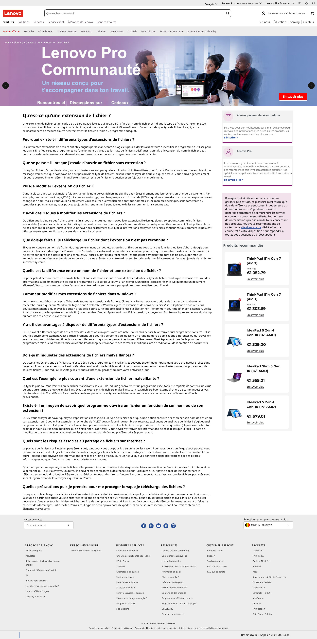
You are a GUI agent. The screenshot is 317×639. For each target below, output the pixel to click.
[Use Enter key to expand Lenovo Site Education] (293, 3)
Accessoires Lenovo (126, 587)
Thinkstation (259, 608)
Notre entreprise (34, 550)
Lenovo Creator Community (175, 550)
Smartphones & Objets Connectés (269, 576)
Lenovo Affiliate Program (38, 591)
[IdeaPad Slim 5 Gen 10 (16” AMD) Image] (234, 378)
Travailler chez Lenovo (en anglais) (42, 585)
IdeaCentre (258, 598)
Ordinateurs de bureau (127, 571)
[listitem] (257, 268)
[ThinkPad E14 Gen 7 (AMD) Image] (234, 270)
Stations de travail (125, 576)
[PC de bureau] (55, 31)
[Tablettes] (108, 31)
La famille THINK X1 (262, 592)
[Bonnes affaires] (21, 31)
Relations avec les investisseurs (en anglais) (43, 563)
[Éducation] (287, 22)
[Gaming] (301, 22)
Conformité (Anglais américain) (41, 570)
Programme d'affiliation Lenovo (177, 598)
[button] (300, 3)
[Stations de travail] (79, 31)
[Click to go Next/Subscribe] (68, 525)
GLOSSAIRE (167, 608)
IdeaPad (257, 566)
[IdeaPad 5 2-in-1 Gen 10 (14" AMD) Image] (234, 342)
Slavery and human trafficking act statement (208, 628)
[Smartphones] (157, 31)
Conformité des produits (174, 592)
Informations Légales (36, 580)
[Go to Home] (13, 13)
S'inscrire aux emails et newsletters (179, 566)
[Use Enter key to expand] (307, 13)
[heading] (266, 260)
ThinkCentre (259, 587)
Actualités (30, 555)
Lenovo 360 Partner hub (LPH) (86, 550)
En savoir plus (255, 279)
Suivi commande (215, 561)
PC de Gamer (122, 561)
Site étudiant (122, 608)
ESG (27, 575)
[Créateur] (316, 22)
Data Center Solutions (127, 582)
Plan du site (140, 628)
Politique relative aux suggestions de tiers (166, 628)
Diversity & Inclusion (36, 596)
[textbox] (268, 525)
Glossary (18, 42)
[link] (313, 4)
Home (7, 42)
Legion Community (171, 561)
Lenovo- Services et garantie (130, 592)
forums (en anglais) (171, 571)
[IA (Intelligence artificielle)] (217, 31)
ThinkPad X (258, 555)
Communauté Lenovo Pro (174, 555)
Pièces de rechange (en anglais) (131, 598)
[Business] (271, 22)
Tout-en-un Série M (262, 582)
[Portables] (36, 31)
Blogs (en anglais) (170, 576)
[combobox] (135, 13)
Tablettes (120, 566)
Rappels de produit (125, 603)
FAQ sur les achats (216, 571)
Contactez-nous (215, 550)
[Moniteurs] (94, 31)
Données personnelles (99, 628)
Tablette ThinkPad (261, 561)
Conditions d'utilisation (122, 628)
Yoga (255, 571)
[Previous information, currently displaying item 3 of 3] (5, 85)
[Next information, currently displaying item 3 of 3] (311, 85)
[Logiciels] (138, 31)
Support (211, 555)
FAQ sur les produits (217, 566)
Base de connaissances (173, 614)
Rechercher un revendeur (174, 587)
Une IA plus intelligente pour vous (133, 555)
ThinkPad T (258, 550)
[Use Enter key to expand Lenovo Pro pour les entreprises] (260, 3)
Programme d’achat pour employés (179, 603)
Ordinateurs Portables (127, 550)
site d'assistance (251, 227)
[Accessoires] (125, 31)
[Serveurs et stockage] (184, 31)
